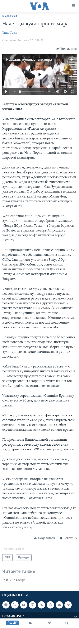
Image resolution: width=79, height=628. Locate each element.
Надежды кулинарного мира (29, 60)
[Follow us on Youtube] (23, 605)
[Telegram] (49, 623)
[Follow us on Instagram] (32, 605)
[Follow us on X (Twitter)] (14, 605)
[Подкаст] (50, 605)
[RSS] (41, 605)
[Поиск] (67, 623)
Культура (9, 16)
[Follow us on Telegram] (68, 605)
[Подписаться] (59, 605)
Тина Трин (9, 32)
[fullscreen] (73, 91)
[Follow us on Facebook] (6, 605)
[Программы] (30, 623)
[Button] (66, 48)
